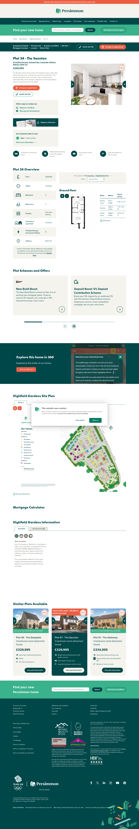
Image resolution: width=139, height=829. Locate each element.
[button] (75, 84)
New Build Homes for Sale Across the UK (38, 807)
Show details (80, 420)
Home (15, 39)
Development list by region (113, 30)
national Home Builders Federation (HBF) (107, 750)
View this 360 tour (26, 369)
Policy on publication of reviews (23, 749)
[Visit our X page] (97, 783)
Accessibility (17, 732)
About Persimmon (18, 714)
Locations (67, 21)
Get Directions (38, 529)
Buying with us (44, 21)
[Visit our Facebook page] (91, 783)
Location (34, 48)
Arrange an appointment (114, 47)
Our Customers (56, 708)
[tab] (17, 536)
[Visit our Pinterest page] (124, 783)
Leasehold (93, 706)
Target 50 (93, 708)
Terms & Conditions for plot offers (23, 753)
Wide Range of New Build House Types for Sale (69, 807)
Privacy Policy (17, 728)
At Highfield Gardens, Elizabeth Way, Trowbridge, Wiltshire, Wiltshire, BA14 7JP (34, 63)
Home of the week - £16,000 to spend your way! (65, 612)
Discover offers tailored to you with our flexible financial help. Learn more (69, 2)
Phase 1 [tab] (21, 402)
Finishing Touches (18, 711)
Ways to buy (57, 21)
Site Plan (65, 46)
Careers (54, 714)
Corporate (55, 711)
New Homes (23, 39)
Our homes (78, 21)
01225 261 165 (88, 47)
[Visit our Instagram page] (110, 783)
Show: (83, 179)
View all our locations (115, 689)
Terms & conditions (19, 744)
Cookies (15, 736)
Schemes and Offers (51, 46)
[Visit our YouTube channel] (117, 783)
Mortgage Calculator (20, 48)
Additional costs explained (60, 706)
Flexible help (102, 21)
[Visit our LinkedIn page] (104, 783)
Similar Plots (44, 48)
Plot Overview (36, 46)
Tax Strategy (17, 740)
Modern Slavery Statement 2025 (100, 711)
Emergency (93, 714)
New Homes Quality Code (21, 723)
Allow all (95, 420)
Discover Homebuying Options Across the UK (100, 807)
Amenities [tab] (21, 529)
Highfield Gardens (35, 39)
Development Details (20, 46)
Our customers (89, 21)
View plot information (35, 670)
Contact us (113, 21)
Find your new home (29, 21)
